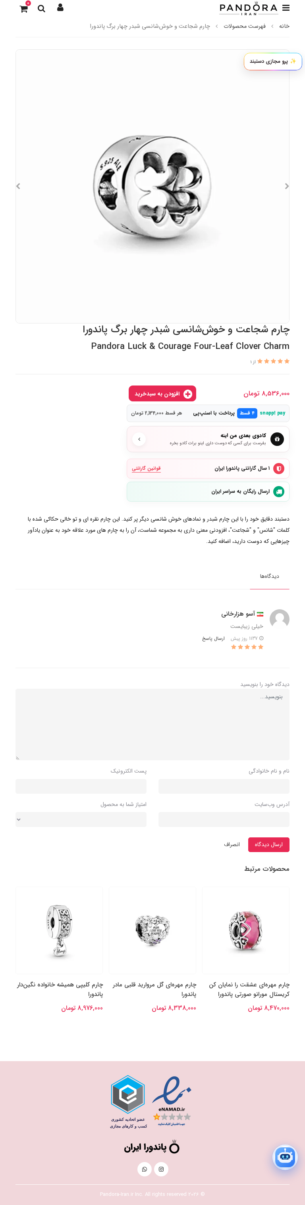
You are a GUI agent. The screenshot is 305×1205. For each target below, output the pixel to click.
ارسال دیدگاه (269, 844)
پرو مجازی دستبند (273, 61)
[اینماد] (172, 1101)
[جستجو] (41, 8)
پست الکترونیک (129, 771)
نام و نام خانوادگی (269, 771)
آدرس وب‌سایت (272, 804)
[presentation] (287, 186)
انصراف (232, 844)
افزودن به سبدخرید (158, 393)
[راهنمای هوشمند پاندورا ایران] (285, 1157)
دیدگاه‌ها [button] (269, 576)
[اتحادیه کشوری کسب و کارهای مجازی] (128, 1101)
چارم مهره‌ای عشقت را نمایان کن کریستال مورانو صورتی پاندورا (249, 989)
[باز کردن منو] (286, 8)
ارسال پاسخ (213, 638)
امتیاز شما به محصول (123, 804)
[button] (60, 8)
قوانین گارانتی (146, 468)
